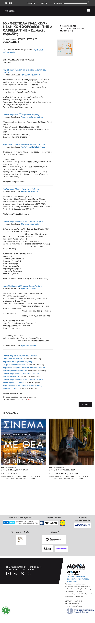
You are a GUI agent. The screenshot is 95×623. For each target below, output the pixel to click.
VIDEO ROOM (12, 569)
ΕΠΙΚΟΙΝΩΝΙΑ (36, 567)
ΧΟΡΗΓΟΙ (44, 3)
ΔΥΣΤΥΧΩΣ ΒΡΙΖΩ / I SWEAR (63, 474)
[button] (5, 610)
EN (10, 3)
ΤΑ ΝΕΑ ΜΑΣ (58, 3)
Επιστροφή (85, 404)
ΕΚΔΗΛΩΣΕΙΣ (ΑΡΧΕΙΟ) (16, 567)
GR (6, 3)
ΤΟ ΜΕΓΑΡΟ (31, 3)
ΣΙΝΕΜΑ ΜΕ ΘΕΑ (9, 474)
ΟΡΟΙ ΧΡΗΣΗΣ (28, 569)
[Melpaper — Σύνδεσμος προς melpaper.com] (69, 522)
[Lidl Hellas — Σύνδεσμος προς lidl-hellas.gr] (59, 522)
